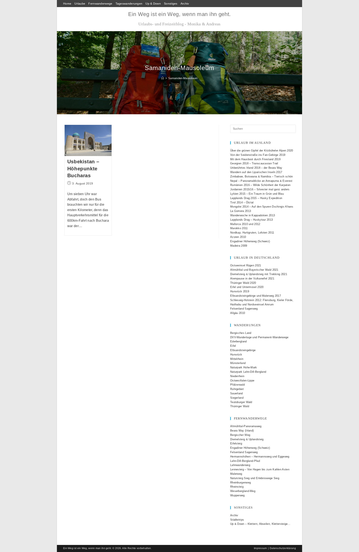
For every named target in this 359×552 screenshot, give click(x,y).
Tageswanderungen (129, 3)
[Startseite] (162, 78)
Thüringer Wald (239, 406)
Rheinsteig (236, 486)
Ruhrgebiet (237, 389)
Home (67, 3)
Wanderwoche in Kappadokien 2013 (252, 215)
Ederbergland (238, 341)
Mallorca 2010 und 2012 (245, 224)
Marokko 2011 (239, 228)
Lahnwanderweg (240, 465)
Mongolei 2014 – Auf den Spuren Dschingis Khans (261, 206)
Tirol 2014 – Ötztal (242, 202)
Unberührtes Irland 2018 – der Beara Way (256, 167)
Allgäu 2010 (237, 313)
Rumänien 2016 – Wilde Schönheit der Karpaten (260, 185)
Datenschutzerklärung (283, 548)
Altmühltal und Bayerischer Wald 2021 (254, 269)
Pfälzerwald (237, 384)
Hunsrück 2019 (239, 291)
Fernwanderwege (100, 3)
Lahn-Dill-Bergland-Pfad (245, 460)
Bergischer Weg (240, 434)
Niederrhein (237, 376)
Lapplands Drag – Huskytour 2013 (251, 219)
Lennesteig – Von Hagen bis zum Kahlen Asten (259, 469)
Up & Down (153, 3)
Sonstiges (170, 3)
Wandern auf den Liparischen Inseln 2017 (256, 172)
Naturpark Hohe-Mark (243, 367)
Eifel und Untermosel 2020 (247, 287)
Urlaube (79, 3)
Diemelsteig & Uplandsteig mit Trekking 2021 (258, 274)
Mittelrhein (236, 358)
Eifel (233, 345)
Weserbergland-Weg (242, 491)
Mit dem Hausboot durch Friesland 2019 (255, 159)
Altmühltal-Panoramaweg (246, 426)
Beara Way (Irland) (242, 430)
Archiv (185, 3)
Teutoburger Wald (241, 402)
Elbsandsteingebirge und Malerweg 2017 (255, 295)
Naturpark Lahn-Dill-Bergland (248, 371)
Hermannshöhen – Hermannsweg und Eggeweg (259, 456)
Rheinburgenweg (240, 482)
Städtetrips (237, 519)
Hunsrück (236, 354)
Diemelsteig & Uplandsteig (247, 439)
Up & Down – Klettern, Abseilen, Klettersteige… (260, 523)
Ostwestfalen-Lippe (242, 380)
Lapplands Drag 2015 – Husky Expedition (256, 198)
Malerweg (236, 473)
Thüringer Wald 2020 (243, 282)
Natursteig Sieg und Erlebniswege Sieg (254, 478)
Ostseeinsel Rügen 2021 (245, 265)
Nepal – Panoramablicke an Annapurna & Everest (261, 180)
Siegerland (236, 397)
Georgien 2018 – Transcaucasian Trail (254, 163)
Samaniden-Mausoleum (183, 78)
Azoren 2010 (238, 237)
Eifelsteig (236, 443)
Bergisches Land (240, 332)
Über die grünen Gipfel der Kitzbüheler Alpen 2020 (261, 150)
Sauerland (236, 393)
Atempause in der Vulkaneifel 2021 (252, 278)
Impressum (260, 548)
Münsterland (238, 363)
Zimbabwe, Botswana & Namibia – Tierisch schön (261, 176)
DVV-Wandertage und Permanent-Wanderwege (259, 337)
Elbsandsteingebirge (243, 350)
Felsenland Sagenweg (244, 308)
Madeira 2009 (238, 245)
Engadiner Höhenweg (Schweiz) (250, 241)
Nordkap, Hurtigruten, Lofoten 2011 (252, 232)
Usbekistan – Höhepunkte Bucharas (83, 168)
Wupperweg (237, 495)
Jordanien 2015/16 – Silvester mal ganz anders (260, 189)
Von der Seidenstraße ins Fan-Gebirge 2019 (257, 154)
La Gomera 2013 (240, 211)
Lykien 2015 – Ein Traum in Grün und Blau (257, 193)
